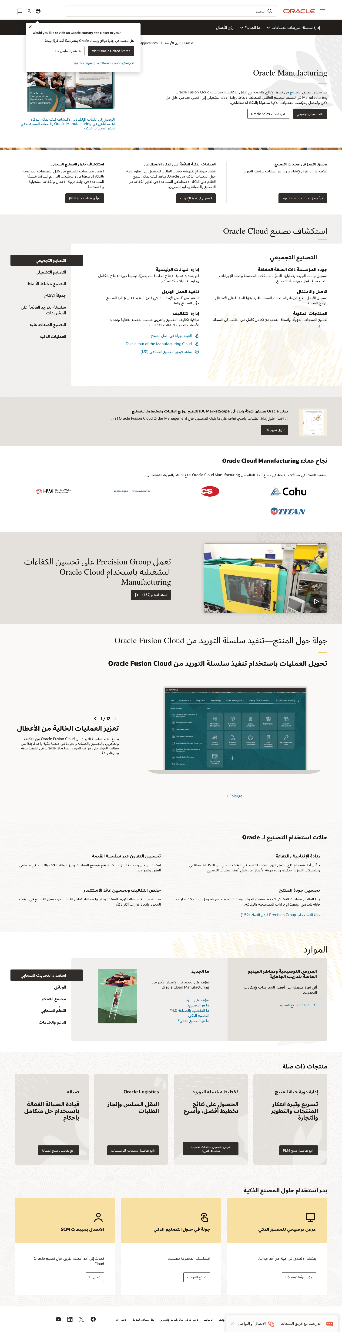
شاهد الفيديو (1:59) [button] (154, 594)
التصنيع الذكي (198, 1015)
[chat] (329, 1323)
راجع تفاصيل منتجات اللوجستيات (133, 1150)
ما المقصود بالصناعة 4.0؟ (189, 1010)
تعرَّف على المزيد (197, 999)
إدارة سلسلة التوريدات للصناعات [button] (296, 27)
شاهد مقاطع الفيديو (294, 1004)
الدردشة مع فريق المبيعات (301, 1323)
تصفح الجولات (196, 1277)
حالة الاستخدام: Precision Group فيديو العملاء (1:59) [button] (280, 914)
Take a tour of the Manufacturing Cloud (159, 343)
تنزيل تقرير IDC (275, 430)
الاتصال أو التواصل (252, 1323)
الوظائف (208, 1319)
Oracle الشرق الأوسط (178, 43)
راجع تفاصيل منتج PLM (298, 1150)
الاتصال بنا (121, 1319)
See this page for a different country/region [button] (103, 63)
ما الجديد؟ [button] (252, 27)
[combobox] (171, 11)
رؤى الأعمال (225, 27)
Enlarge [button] (234, 795)
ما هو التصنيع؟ (198, 1004)
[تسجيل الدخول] (29, 11)
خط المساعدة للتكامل (143, 1319)
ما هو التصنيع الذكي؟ (193, 1020)
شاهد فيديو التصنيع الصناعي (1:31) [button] (166, 351)
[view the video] (265, 578)
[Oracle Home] (299, 11)
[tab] (46, 260)
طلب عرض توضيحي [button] (310, 114)
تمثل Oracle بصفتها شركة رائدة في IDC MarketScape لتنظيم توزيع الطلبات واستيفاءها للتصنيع (210, 411)
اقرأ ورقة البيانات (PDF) (84, 198)
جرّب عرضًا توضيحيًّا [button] (298, 1277)
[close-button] (232, 1324)
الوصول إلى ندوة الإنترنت (196, 198)
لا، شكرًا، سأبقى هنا (68, 51)
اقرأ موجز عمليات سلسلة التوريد (303, 198)
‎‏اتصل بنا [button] (94, 1277)
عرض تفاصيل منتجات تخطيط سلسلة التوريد (211, 1148)
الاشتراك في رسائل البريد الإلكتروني (179, 1319)
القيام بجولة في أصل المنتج (171, 335)
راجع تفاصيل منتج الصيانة (59, 1150)
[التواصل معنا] (19, 11)
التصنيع (295, 91)
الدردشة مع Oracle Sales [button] (268, 114)
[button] (322, 11)
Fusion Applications (144, 43)
